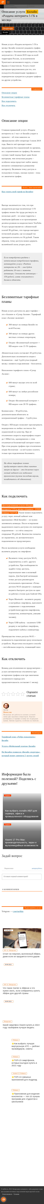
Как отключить (8, 105)
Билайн (5, 32)
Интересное (12, 950)
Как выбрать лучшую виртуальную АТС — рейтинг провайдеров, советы (26, 1046)
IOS (5, 950)
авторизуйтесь (36, 868)
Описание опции (9, 93)
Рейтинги (15, 1040)
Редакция (16, 1194)
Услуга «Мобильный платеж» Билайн (18, 746)
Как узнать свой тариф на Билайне (17, 192)
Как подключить (9, 101)
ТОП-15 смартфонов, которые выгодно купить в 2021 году (24, 1063)
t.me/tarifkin (18, 911)
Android (15, 1073)
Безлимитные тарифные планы (15, 97)
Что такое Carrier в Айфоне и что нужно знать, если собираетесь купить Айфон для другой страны (21, 990)
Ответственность (7, 1194)
